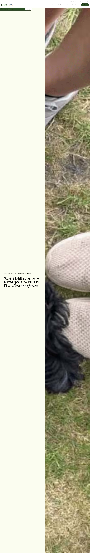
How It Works (66, 4)
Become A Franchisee (82, 1)
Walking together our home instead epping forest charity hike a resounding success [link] (24, 273)
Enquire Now (85, 4)
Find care (28, 9)
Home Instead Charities (74, 1)
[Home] (4, 5)
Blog (15, 273)
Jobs (87, 1)
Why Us (59, 4)
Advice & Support (75, 4)
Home (5, 273)
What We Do (52, 4)
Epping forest (10, 273)
